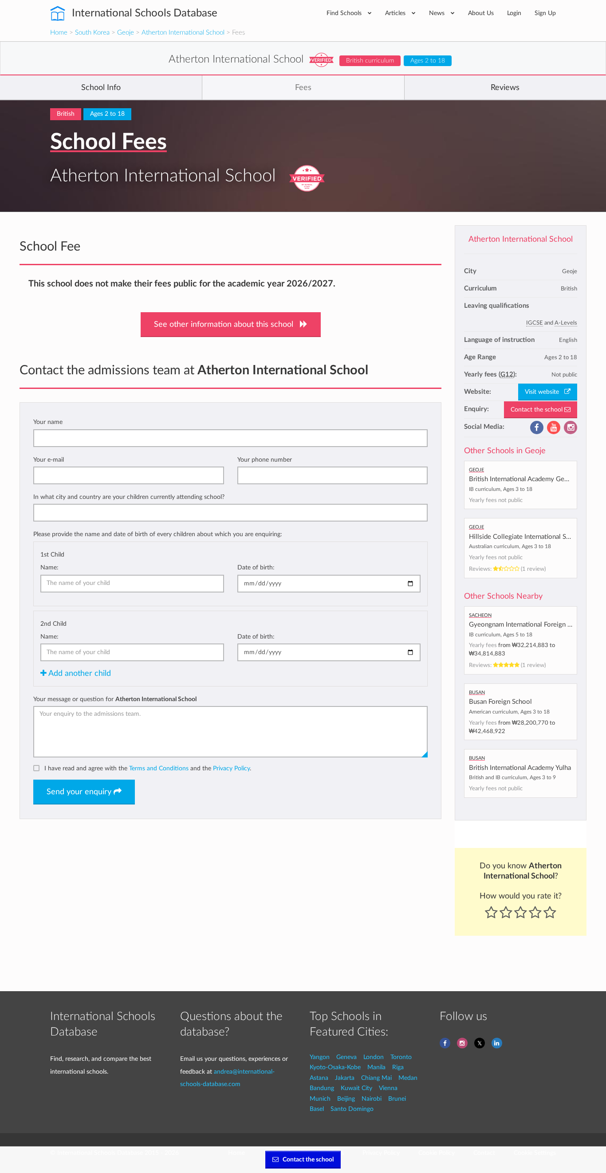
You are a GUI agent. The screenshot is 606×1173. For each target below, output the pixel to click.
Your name (48, 422)
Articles (396, 13)
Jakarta (344, 1078)
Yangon (320, 1057)
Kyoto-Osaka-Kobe (335, 1067)
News (437, 13)
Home (58, 32)
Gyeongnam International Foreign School (528, 624)
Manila (376, 1067)
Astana (319, 1078)
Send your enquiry (80, 792)
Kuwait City (356, 1088)
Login (514, 13)
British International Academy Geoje (521, 479)
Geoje (125, 32)
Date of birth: (256, 567)
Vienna (388, 1088)
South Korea (92, 32)
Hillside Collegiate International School (525, 537)
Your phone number (264, 459)
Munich (320, 1098)
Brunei (397, 1098)
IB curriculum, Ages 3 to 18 (500, 489)
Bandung (322, 1088)
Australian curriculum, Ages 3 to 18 (510, 546)
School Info (101, 88)
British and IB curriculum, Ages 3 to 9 (512, 777)
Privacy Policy (231, 768)
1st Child (52, 554)
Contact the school (537, 410)
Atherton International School (183, 32)
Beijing (346, 1098)
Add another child (79, 673)
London (373, 1057)
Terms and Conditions (159, 768)
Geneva (346, 1057)
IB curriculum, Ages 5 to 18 (500, 634)
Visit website (544, 392)
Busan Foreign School (500, 701)
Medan (407, 1078)
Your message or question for (115, 699)
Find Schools (345, 13)
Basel (317, 1109)
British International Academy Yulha (520, 768)
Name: (49, 567)
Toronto (401, 1057)
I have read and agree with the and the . (147, 768)
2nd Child (53, 623)
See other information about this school (227, 325)
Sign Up (545, 13)
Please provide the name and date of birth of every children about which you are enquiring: (157, 534)
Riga (398, 1067)
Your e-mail (48, 459)
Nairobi (372, 1098)
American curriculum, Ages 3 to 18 (509, 711)
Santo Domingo (352, 1109)
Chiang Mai (376, 1078)
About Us (481, 13)
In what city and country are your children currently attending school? (128, 497)
